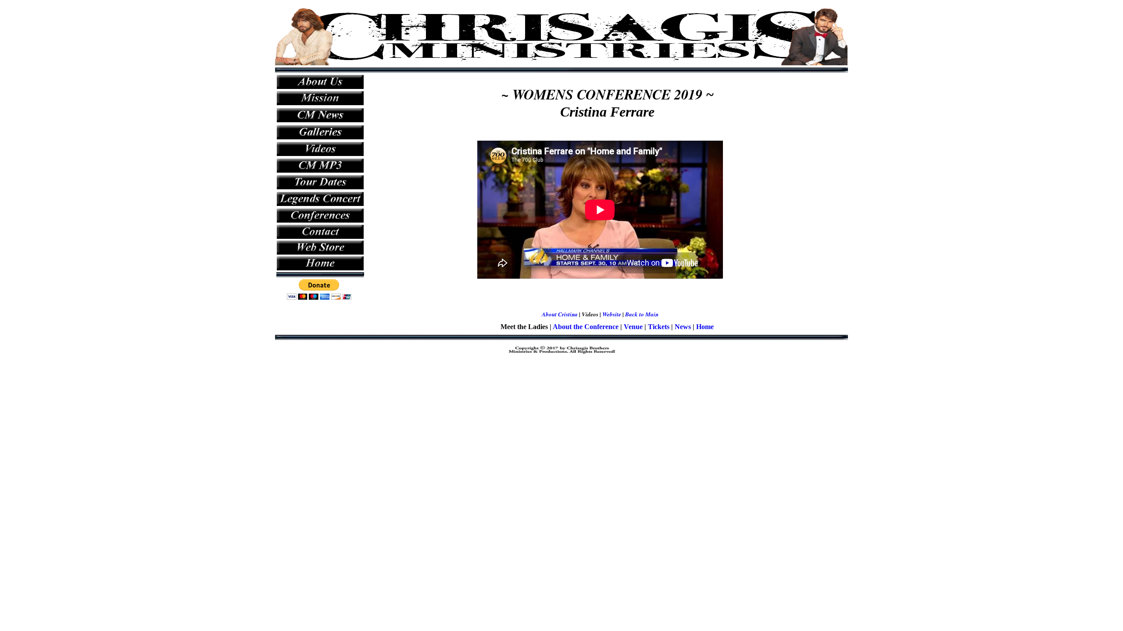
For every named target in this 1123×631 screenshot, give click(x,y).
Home (705, 326)
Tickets (658, 326)
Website (611, 314)
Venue (633, 326)
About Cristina (560, 314)
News (683, 326)
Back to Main (641, 314)
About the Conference (586, 326)
